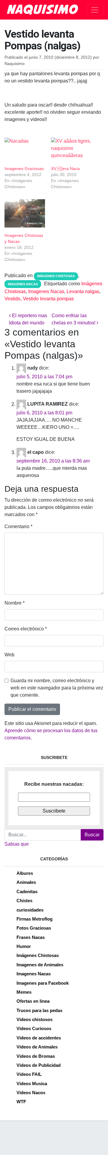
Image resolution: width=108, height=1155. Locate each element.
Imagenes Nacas (23, 284)
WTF (21, 1101)
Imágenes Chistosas (56, 276)
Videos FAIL (29, 1074)
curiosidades (30, 909)
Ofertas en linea (33, 1001)
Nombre (14, 602)
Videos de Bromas (35, 1056)
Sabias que (16, 844)
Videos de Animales (37, 1046)
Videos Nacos (30, 1092)
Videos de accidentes (38, 1037)
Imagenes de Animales (39, 964)
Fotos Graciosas (33, 928)
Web (9, 654)
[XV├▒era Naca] (71, 149)
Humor (23, 946)
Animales (26, 882)
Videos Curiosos (33, 1028)
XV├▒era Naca (65, 168)
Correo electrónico (25, 628)
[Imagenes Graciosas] (24, 149)
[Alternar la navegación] (94, 10)
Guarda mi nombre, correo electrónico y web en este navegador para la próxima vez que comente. (56, 688)
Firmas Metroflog (34, 918)
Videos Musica (31, 1083)
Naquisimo (14, 63)
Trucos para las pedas (39, 1010)
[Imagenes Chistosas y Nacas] (24, 213)
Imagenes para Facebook (42, 983)
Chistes (24, 900)
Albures (24, 873)
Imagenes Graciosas (24, 168)
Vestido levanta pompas (48, 298)
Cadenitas (27, 891)
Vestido (12, 298)
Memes (24, 992)
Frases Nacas (30, 937)
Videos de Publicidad (38, 1065)
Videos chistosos (34, 1019)
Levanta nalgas (83, 291)
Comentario (18, 526)
